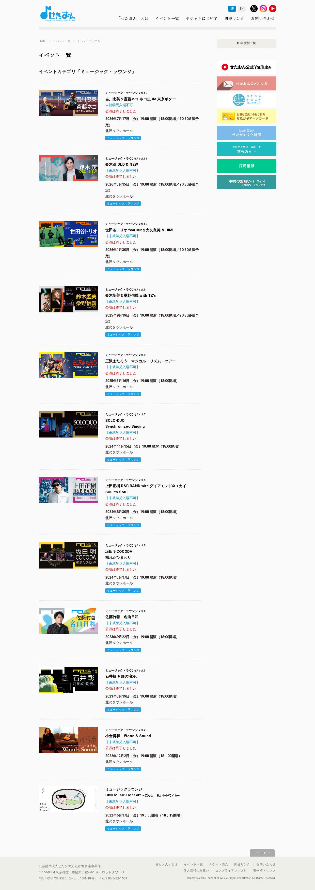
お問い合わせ (263, 18)
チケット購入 (218, 864)
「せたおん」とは (133, 18)
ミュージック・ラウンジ (123, 138)
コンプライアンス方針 (231, 870)
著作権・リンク (264, 870)
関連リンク (234, 18)
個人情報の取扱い (196, 870)
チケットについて (202, 18)
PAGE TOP (262, 853)
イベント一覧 (167, 18)
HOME (43, 41)
